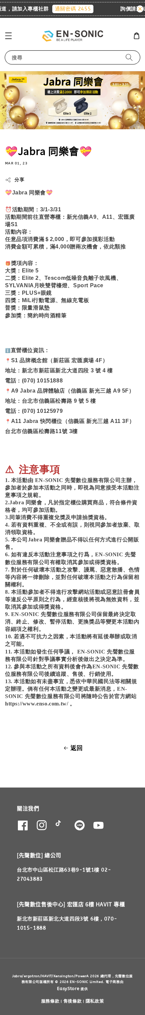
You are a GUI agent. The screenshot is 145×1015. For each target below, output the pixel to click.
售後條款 (72, 1001)
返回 (76, 748)
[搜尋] (129, 57)
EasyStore (68, 988)
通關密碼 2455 (69, 9)
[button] (8, 35)
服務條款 (50, 1001)
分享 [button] (19, 180)
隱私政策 (95, 1001)
